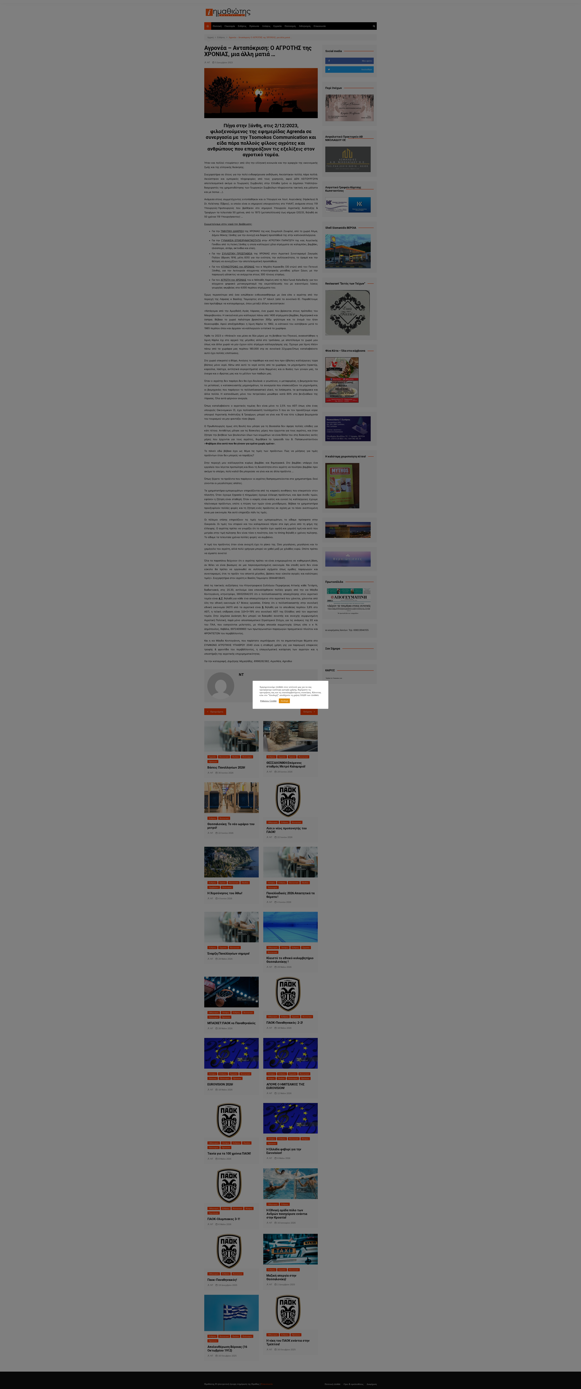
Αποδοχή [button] (284, 701)
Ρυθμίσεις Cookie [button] (268, 701)
